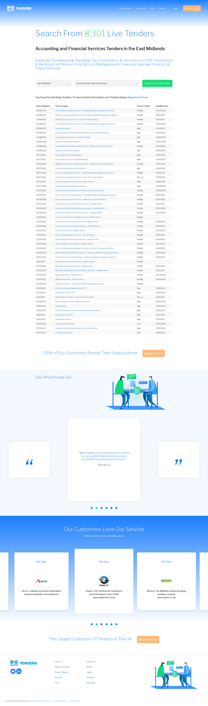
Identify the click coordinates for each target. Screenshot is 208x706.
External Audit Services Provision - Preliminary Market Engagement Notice (85, 124)
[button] (92, 508)
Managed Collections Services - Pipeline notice (74, 266)
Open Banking (60, 306)
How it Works (61, 672)
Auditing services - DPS (64, 293)
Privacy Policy (61, 701)
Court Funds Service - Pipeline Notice (70, 230)
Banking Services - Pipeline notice (68, 275)
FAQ (57, 683)
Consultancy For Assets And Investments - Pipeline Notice (78, 204)
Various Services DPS (64, 315)
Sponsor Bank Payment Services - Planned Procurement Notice (81, 199)
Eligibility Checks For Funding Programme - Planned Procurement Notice (84, 164)
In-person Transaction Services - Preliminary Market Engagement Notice (84, 173)
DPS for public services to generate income (72, 301)
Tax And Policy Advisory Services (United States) (74, 182)
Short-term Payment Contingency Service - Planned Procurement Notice (84, 248)
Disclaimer (74, 701)
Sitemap (91, 683)
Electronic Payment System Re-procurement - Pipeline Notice (80, 208)
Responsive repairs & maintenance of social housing (76, 328)
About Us (91, 661)
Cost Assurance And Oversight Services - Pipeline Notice (78, 217)
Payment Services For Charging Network (71, 159)
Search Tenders (125, 8)
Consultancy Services (64, 333)
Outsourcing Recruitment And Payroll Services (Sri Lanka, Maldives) (82, 133)
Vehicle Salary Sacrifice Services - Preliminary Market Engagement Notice (85, 111)
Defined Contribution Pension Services (70, 186)
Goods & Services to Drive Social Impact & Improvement (78, 310)
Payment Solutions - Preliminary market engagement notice (79, 284)
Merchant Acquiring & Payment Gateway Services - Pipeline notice (81, 270)
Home (58, 661)
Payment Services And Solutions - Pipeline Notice (75, 262)
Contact (162, 8)
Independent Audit (62, 128)
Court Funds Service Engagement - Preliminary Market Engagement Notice (85, 195)
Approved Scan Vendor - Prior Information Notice (74, 297)
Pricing (152, 8)
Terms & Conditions (42, 701)
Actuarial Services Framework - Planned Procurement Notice (79, 190)
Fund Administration (63, 319)
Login (175, 8)
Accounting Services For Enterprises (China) (72, 137)
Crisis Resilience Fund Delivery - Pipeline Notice (74, 244)
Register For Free (192, 8)
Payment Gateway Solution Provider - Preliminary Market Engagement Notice (86, 115)
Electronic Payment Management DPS (70, 288)
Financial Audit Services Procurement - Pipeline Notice (77, 239)
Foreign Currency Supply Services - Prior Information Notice (79, 177)
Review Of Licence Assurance (67, 151)
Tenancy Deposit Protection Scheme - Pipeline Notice (77, 222)
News (89, 667)
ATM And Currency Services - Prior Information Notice (76, 119)
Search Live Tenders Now (157, 83)
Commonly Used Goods (64, 324)
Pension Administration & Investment (70, 168)
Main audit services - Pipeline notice (69, 279)
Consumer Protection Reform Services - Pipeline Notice (77, 226)
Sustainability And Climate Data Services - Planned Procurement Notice (84, 146)
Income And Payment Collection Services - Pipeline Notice (78, 213)
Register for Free (138, 97)
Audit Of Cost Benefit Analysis (67, 142)
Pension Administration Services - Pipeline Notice (75, 235)
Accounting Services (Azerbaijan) (68, 155)
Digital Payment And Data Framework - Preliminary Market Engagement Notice (87, 253)
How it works (141, 8)
